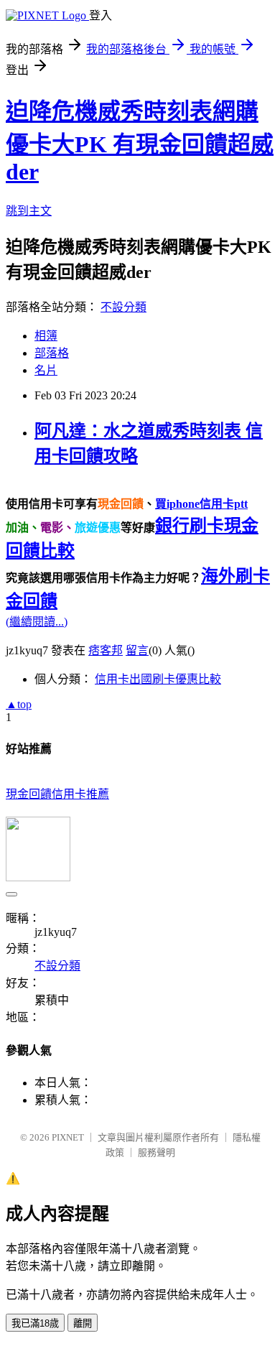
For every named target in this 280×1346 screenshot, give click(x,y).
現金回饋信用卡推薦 (57, 794)
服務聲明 (156, 1152)
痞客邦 (105, 650)
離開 (82, 1323)
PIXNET (68, 1137)
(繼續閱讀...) (36, 622)
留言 (137, 650)
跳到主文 (29, 211)
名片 (45, 370)
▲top (19, 704)
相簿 (45, 336)
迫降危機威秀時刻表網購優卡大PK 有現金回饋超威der (140, 141)
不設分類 (123, 307)
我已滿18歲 (35, 1323)
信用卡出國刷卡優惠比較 (158, 679)
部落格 (51, 353)
